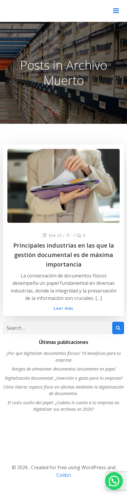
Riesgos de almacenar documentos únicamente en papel (63, 369)
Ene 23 (55, 235)
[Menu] (116, 11)
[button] (114, 481)
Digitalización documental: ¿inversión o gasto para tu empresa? (64, 378)
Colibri (63, 475)
